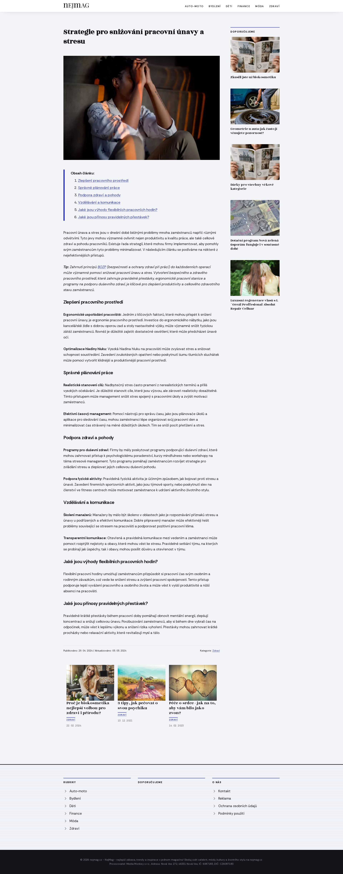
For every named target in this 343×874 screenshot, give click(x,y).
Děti (229, 6)
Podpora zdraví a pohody (99, 195)
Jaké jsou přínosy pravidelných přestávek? (113, 217)
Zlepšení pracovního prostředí (103, 180)
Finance (244, 6)
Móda (259, 6)
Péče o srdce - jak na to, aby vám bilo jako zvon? (192, 708)
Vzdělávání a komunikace (99, 202)
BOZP (102, 267)
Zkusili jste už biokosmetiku (253, 77)
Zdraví (274, 6)
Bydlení (215, 6)
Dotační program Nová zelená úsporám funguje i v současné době (254, 244)
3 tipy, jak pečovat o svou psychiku (138, 705)
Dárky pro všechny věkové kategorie (252, 186)
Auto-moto (194, 6)
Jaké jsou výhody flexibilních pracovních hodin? (117, 209)
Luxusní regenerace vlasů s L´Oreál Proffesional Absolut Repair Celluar (254, 304)
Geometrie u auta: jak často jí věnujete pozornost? (253, 130)
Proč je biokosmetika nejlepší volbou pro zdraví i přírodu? (87, 708)
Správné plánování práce (99, 187)
